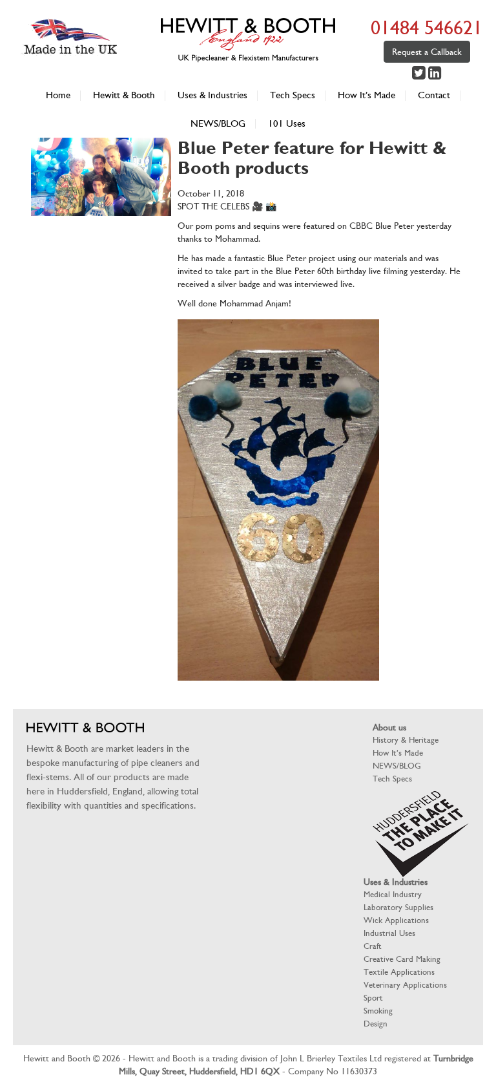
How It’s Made (366, 95)
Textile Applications (399, 972)
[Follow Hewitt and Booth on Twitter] (420, 75)
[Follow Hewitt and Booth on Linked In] (434, 75)
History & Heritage (406, 740)
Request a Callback (427, 52)
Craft (373, 946)
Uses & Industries (212, 95)
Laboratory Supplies (398, 907)
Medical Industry (393, 894)
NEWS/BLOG (218, 124)
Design (376, 1023)
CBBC (361, 225)
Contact (434, 95)
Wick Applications (396, 920)
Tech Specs (292, 95)
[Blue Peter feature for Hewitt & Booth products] (101, 209)
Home (58, 95)
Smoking (378, 1010)
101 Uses (286, 124)
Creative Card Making (402, 959)
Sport (373, 998)
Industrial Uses (389, 933)
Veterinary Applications (405, 985)
